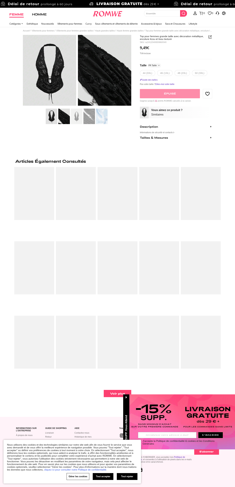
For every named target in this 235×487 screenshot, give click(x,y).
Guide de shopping (56, 428)
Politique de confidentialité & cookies (176, 441)
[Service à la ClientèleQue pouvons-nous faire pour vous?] (217, 13)
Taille (148, 65)
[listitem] (34, 203)
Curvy (89, 23)
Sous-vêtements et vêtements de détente (116, 23)
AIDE (76, 428)
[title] (117, 161)
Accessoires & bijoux (151, 23)
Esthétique (32, 23)
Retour (48, 437)
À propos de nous (24, 435)
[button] (207, 93)
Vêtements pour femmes (69, 23)
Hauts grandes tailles (105, 31)
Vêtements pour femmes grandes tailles (74, 31)
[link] (117, 4)
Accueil (26, 31)
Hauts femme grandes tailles (130, 31)
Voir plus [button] (117, 393)
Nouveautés (47, 23)
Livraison (49, 433)
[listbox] (195, 13)
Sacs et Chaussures (175, 23)
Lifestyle (193, 23)
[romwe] (107, 13)
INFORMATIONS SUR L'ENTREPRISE (26, 429)
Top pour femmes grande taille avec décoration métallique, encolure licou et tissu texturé (172, 37)
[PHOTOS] (77, 71)
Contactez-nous (81, 433)
